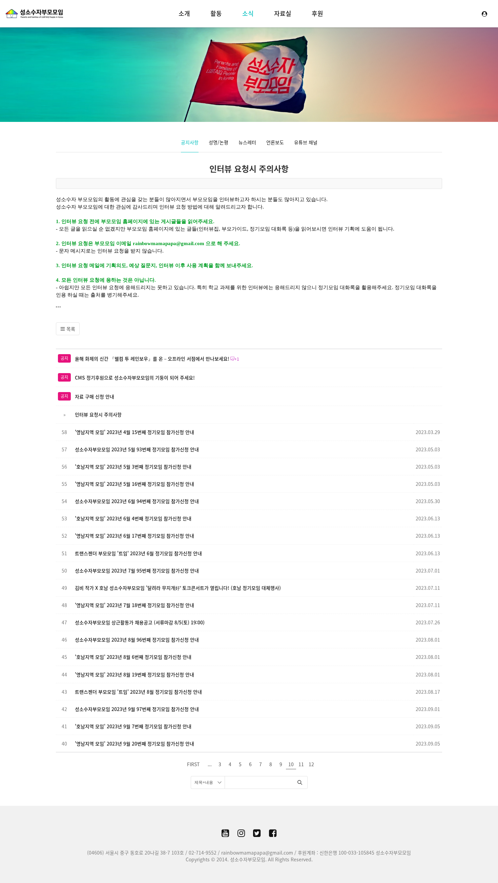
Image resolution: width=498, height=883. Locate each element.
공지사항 (190, 142)
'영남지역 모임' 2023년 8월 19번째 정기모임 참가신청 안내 (134, 674)
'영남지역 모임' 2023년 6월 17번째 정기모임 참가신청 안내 (134, 535)
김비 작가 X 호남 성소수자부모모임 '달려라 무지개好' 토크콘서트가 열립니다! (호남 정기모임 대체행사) (178, 587)
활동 (216, 13)
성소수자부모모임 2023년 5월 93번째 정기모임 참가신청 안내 (137, 449)
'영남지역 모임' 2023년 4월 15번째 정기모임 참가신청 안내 (134, 432)
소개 (184, 13)
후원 (317, 13)
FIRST (193, 764)
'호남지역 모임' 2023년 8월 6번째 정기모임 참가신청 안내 (133, 656)
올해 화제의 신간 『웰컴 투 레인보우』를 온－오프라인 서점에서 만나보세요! (152, 358)
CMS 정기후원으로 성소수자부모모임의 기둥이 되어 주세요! (135, 377)
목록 (70, 328)
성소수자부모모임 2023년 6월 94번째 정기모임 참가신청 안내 (137, 501)
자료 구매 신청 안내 (94, 396)
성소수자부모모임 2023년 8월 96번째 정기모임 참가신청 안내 (137, 639)
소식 (248, 13)
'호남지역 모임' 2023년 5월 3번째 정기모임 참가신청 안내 (133, 466)
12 (311, 764)
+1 (236, 359)
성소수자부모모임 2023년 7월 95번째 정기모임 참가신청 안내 (137, 570)
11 (301, 764)
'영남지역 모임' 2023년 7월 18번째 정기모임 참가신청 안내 (134, 605)
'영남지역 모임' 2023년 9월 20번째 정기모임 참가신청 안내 (134, 743)
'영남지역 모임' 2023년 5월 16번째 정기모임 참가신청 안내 (134, 483)
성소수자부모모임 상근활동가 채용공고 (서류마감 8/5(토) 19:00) (140, 622)
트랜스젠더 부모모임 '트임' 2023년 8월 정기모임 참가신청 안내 (138, 691)
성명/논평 (218, 142)
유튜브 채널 (305, 142)
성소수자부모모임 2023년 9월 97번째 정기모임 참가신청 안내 (137, 709)
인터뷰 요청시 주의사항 (249, 169)
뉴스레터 (247, 142)
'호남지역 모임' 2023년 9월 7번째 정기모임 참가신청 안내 (133, 726)
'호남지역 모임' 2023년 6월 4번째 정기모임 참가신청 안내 (133, 518)
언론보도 (275, 142)
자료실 (282, 13)
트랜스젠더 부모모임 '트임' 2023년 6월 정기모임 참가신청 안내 (138, 553)
